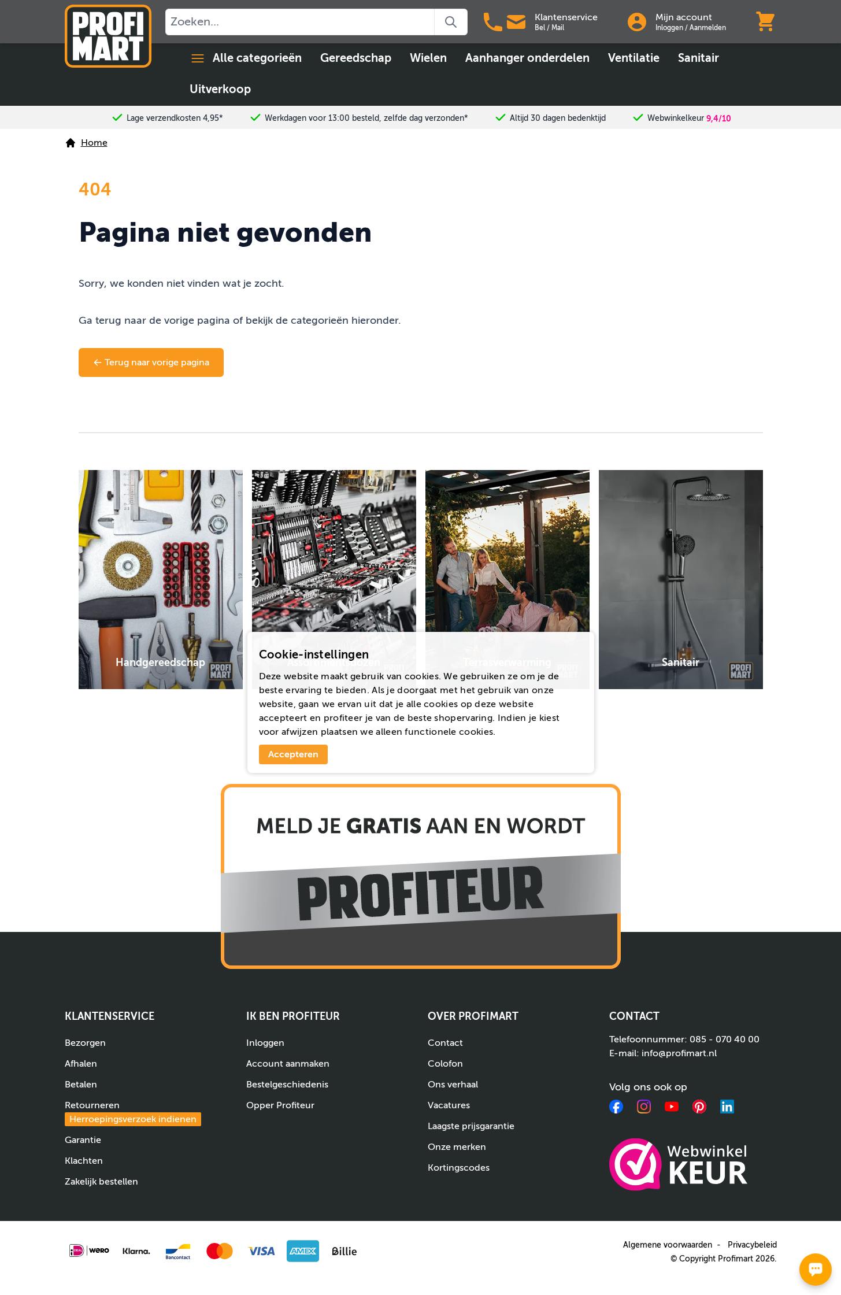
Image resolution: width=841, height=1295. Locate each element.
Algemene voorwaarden (667, 1245)
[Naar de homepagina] (108, 36)
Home (94, 143)
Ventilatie (634, 58)
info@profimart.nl (679, 1053)
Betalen (81, 1084)
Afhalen (81, 1064)
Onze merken (457, 1147)
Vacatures (449, 1105)
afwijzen (299, 732)
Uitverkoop (220, 89)
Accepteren (293, 754)
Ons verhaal (453, 1084)
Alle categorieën (257, 58)
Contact (445, 1043)
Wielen (428, 58)
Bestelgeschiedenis (287, 1084)
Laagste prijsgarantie (471, 1126)
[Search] (451, 22)
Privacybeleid (752, 1245)
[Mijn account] (637, 22)
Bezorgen (85, 1043)
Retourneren (131, 1112)
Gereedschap (355, 58)
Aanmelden (708, 28)
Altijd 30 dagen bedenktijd (558, 118)
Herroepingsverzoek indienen (133, 1119)
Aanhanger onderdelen (527, 58)
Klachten (84, 1161)
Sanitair (698, 58)
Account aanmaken (287, 1064)
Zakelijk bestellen (101, 1181)
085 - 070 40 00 (725, 1039)
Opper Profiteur (280, 1105)
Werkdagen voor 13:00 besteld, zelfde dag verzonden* (366, 118)
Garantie (83, 1140)
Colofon (445, 1064)
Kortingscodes (459, 1168)
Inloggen (669, 28)
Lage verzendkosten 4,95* (175, 118)
